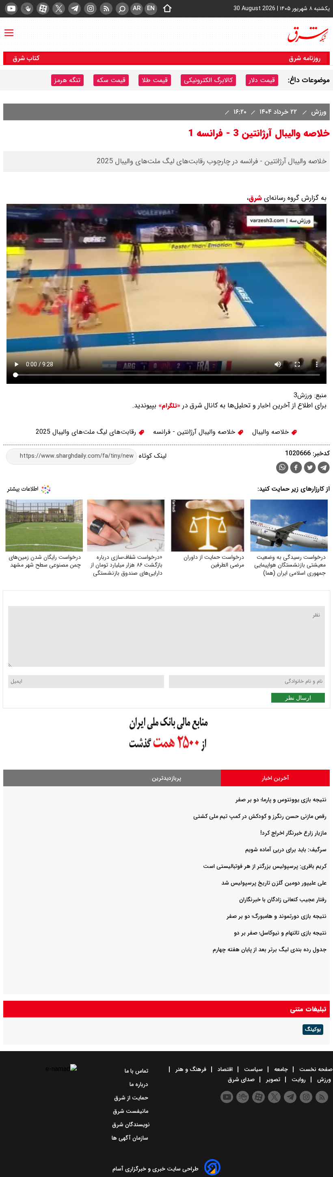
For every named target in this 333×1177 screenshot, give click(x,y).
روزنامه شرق (304, 58)
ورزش (318, 112)
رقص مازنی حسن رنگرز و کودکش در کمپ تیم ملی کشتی (260, 816)
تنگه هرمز (67, 80)
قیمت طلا (155, 80)
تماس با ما (137, 1071)
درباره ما (140, 1084)
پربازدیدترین (166, 778)
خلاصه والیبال (271, 432)
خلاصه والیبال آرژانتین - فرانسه (195, 432)
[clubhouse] (27, 8)
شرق (255, 198)
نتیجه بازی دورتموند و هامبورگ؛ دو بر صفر (277, 916)
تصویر (273, 1079)
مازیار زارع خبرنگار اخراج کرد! (293, 833)
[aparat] (43, 8)
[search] (122, 8)
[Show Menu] (9, 28)
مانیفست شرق (131, 1111)
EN (151, 8)
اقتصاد (225, 1069)
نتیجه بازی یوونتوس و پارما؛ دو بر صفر (281, 799)
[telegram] (74, 8)
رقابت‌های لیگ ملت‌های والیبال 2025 (87, 432)
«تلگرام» (168, 406)
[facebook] (296, 468)
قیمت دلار (262, 80)
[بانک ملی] (166, 751)
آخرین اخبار (275, 778)
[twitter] (58, 8)
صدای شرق (242, 1079)
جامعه (281, 1069)
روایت (298, 1079)
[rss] (106, 8)
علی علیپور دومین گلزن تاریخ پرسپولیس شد (274, 882)
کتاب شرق (27, 58)
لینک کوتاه (151, 456)
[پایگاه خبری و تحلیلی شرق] (307, 34)
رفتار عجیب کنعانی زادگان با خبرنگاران (283, 899)
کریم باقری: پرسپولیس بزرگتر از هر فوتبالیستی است (265, 866)
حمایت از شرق (132, 1097)
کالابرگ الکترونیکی (208, 80)
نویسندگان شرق (131, 1124)
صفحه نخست (315, 1069)
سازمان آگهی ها (131, 1138)
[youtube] (11, 8)
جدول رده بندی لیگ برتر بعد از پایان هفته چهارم (270, 949)
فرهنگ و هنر (191, 1069)
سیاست (253, 1069)
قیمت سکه (111, 80)
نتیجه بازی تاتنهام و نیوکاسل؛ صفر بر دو (280, 932)
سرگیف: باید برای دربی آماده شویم (286, 849)
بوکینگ (313, 1030)
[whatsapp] (282, 468)
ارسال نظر (298, 698)
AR (137, 8)
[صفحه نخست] (165, 9)
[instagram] (90, 8)
